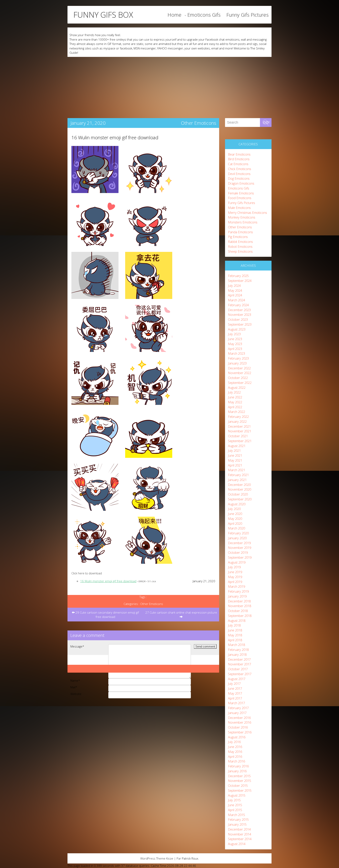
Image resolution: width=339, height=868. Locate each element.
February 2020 (238, 533)
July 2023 (234, 334)
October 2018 (238, 610)
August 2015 (236, 795)
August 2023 (236, 329)
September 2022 (240, 382)
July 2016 (234, 742)
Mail (73, 687)
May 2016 (235, 751)
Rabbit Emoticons (240, 241)
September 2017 (240, 674)
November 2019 (239, 547)
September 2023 (240, 324)
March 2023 (236, 353)
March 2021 (236, 470)
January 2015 (237, 824)
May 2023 (235, 344)
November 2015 (239, 780)
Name (75, 680)
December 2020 (239, 484)
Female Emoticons (241, 193)
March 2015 (236, 814)
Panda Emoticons (240, 232)
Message (77, 646)
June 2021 (235, 455)
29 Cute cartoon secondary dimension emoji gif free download (107, 614)
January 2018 (237, 654)
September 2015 (240, 790)
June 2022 (235, 397)
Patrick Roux (190, 858)
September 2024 (240, 280)
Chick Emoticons (239, 169)
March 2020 (236, 528)
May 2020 (235, 518)
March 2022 (236, 411)
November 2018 (239, 606)
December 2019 (239, 543)
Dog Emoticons (239, 178)
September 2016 (240, 732)
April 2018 (235, 640)
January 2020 (237, 538)
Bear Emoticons (239, 154)
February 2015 (238, 819)
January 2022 (237, 421)
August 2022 (236, 387)
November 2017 (239, 664)
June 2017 (235, 688)
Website (75, 694)
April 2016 (235, 756)
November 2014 (239, 834)
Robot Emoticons (240, 246)
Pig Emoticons (238, 236)
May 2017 (235, 693)
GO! (266, 122)
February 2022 (238, 416)
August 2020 (236, 504)
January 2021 (237, 479)
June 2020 (235, 513)
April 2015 (235, 810)
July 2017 (234, 683)
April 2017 (235, 698)
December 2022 (239, 368)
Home (174, 14)
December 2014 (239, 829)
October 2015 (238, 785)
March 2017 (236, 703)
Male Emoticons (239, 207)
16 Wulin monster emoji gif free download (114, 137)
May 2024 (235, 290)
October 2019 (238, 552)
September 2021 (240, 441)
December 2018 (239, 601)
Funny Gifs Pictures (247, 14)
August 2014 (236, 844)
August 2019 (236, 562)
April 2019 (235, 581)
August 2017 (236, 679)
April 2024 (235, 295)
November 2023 (239, 314)
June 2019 (235, 572)
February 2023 (238, 358)
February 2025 (238, 275)
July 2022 (234, 392)
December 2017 (239, 659)
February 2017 (238, 708)
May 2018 (235, 635)
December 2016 (239, 717)
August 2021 (236, 446)
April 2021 (235, 465)
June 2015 (235, 805)
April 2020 (235, 523)
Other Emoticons (198, 123)
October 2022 (238, 377)
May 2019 (235, 577)
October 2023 (238, 319)
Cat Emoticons (238, 164)
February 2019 (238, 591)
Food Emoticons (239, 198)
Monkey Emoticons (241, 217)
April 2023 (235, 348)
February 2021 (238, 475)
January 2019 (237, 596)
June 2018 (235, 630)
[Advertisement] (169, 86)
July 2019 (234, 567)
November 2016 (239, 722)
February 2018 (238, 649)
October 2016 (238, 727)
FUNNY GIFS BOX (103, 15)
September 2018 (240, 615)
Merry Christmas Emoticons (247, 212)
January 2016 (237, 771)
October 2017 (238, 669)
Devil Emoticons (239, 173)
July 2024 (234, 285)
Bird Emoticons (239, 159)
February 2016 (238, 766)
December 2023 (239, 310)
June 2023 (235, 339)
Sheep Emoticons (240, 251)
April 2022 (235, 407)
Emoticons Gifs (204, 14)
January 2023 (237, 363)
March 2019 (236, 586)
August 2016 (236, 737)
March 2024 (236, 300)
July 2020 (234, 508)
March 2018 (236, 644)
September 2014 (240, 839)
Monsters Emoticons (242, 222)
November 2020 (239, 489)
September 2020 (240, 499)
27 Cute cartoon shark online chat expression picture (181, 612)
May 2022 (235, 402)
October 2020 (238, 494)
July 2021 (234, 450)
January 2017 (237, 712)
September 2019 (240, 557)
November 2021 (239, 431)
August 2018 (236, 620)
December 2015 (239, 776)
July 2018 (234, 625)
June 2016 (235, 746)
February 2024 (238, 305)
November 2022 (239, 373)
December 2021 (239, 426)
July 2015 (234, 800)
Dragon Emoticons (241, 183)
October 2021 (238, 436)
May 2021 (235, 460)
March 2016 (236, 761)
